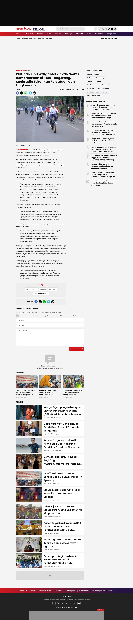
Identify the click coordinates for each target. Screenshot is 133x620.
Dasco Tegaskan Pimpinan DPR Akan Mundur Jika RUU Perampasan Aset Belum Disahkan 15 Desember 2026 (62, 528)
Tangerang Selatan (94, 81)
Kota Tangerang (31, 289)
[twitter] (21, 93)
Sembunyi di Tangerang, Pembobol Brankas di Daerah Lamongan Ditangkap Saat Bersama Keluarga (102, 167)
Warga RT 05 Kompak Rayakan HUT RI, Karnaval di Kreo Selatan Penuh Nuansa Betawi (103, 141)
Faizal (18, 89)
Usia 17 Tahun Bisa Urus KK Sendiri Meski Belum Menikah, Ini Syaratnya (26, 392)
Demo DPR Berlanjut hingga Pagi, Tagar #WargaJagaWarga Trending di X (62, 462)
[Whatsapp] (62, 603)
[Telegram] (66, 603)
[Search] (82, 29)
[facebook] (17, 93)
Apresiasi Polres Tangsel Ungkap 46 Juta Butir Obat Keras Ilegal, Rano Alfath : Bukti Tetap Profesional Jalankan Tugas (103, 108)
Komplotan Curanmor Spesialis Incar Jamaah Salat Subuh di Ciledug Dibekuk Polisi (48, 393)
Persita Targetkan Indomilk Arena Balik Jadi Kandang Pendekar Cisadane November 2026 (62, 445)
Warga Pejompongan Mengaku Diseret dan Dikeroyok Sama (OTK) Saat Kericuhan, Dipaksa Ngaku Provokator (63, 412)
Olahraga (90, 88)
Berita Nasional (92, 85)
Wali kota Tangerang (41, 293)
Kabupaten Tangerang (95, 78)
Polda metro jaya (93, 95)
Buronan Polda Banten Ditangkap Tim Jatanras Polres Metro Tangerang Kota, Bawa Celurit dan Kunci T (104, 150)
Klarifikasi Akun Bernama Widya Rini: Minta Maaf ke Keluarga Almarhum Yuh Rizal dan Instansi (103, 132)
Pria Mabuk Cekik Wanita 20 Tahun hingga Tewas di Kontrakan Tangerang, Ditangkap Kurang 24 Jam (104, 159)
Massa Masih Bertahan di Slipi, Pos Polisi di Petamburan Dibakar (62, 493)
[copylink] (34, 93)
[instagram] (70, 603)
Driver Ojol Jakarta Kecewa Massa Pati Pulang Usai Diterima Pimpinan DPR (63, 510)
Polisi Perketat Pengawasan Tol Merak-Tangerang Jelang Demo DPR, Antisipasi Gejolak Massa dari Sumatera (73, 394)
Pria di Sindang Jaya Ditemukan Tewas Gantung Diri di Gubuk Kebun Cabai (103, 183)
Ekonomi (105, 85)
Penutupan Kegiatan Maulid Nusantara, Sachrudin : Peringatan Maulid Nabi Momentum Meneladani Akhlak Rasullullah (63, 563)
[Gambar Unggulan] (50, 119)
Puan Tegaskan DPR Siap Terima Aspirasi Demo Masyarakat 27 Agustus (63, 543)
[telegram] (30, 93)
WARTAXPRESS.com (24, 150)
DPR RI (105, 92)
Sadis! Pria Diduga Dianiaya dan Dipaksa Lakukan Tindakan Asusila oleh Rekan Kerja (104, 124)
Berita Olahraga (93, 92)
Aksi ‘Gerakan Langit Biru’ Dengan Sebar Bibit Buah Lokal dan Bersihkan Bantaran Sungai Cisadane (103, 116)
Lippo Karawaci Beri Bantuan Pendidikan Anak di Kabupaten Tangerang (62, 427)
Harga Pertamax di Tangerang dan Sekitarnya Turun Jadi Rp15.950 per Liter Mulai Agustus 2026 (103, 175)
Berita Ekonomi (103, 88)
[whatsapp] (26, 93)
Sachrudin (52, 289)
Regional (30, 70)
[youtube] (79, 603)
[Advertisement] (66, 54)
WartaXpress (21, 70)
